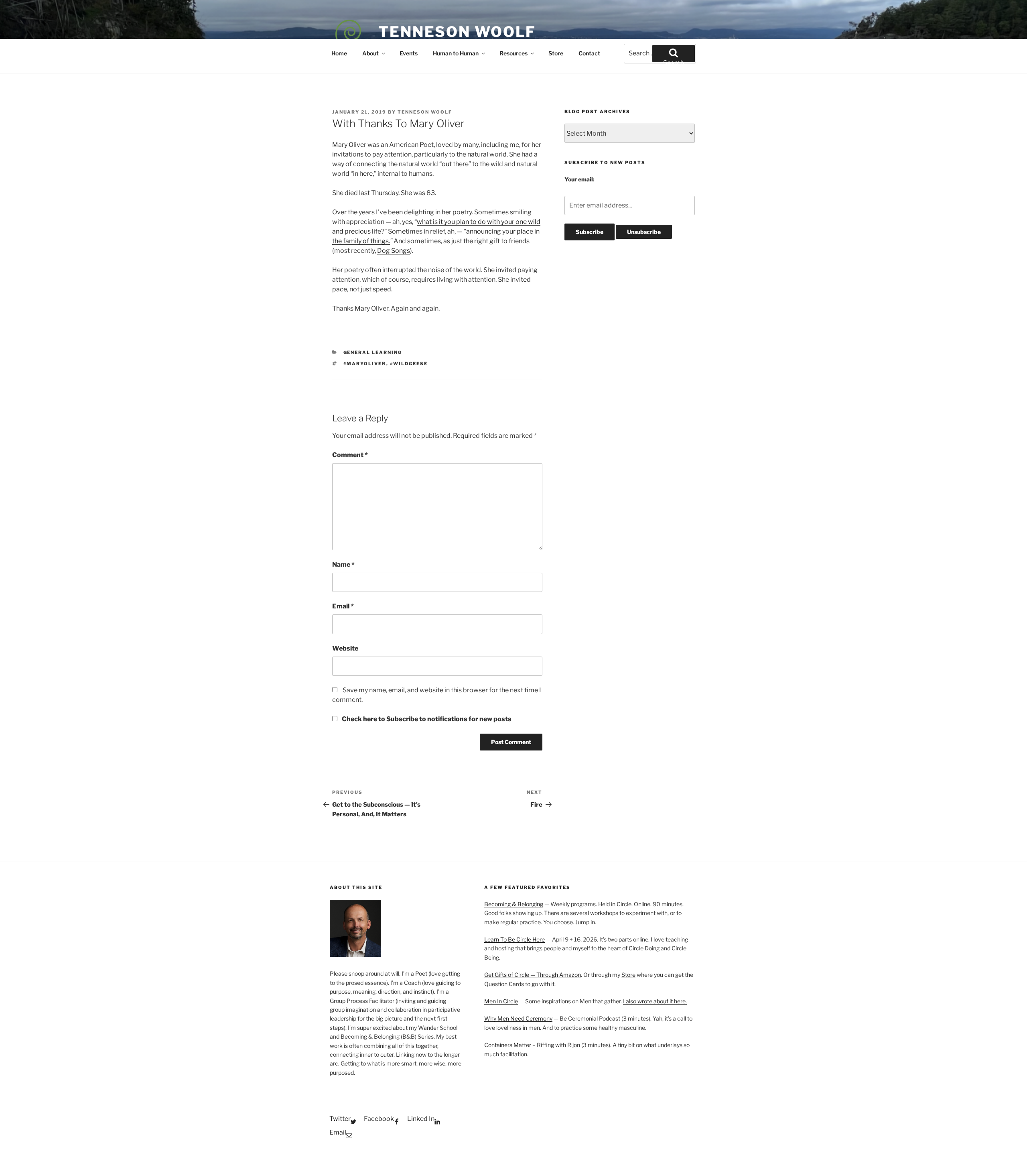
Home (339, 53)
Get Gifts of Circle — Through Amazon (532, 974)
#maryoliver (364, 363)
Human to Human (456, 53)
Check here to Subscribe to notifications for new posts (426, 719)
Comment (350, 455)
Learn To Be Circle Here (514, 939)
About (370, 53)
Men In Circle (501, 1001)
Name (343, 564)
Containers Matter (507, 1044)
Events (409, 53)
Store (555, 53)
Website (345, 648)
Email (343, 606)
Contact (589, 53)
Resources (513, 53)
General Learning (372, 352)
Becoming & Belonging (513, 904)
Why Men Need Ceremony (518, 1018)
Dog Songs (393, 250)
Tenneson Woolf (457, 32)
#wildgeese (409, 363)
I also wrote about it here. (655, 1001)
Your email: (579, 179)
